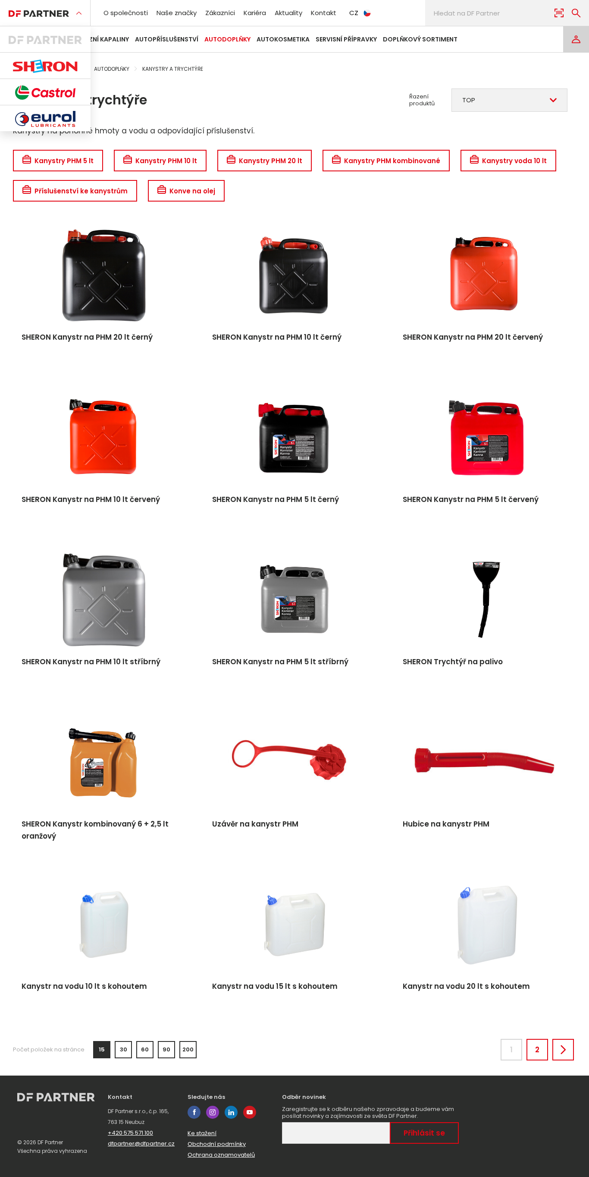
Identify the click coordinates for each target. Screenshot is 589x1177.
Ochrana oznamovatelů (221, 1155)
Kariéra (255, 12)
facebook (194, 1112)
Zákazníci (220, 12)
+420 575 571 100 (130, 1133)
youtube (249, 1112)
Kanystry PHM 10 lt (166, 160)
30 (123, 1049)
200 (188, 1049)
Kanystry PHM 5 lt (64, 160)
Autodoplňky (227, 39)
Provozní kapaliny (97, 39)
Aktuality (288, 12)
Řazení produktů (422, 100)
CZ (353, 12)
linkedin (231, 1112)
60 (145, 1049)
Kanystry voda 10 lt (514, 160)
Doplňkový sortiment (420, 39)
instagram (212, 1112)
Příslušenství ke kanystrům (81, 191)
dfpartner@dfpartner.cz (141, 1143)
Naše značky (177, 12)
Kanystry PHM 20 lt (270, 160)
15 (102, 1049)
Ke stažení (202, 1133)
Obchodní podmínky (217, 1144)
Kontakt (323, 12)
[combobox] (509, 100)
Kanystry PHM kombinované (392, 160)
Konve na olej (192, 191)
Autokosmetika (283, 39)
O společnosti (125, 12)
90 (166, 1049)
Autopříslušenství (166, 39)
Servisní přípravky (346, 39)
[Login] (576, 39)
